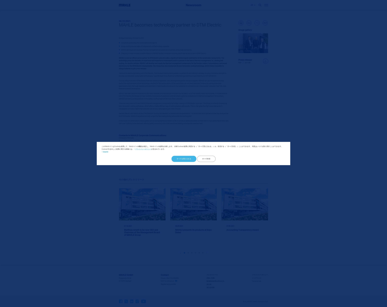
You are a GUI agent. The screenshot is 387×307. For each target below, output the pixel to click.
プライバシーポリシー (143, 149)
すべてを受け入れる (184, 159)
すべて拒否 (206, 159)
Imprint (105, 152)
